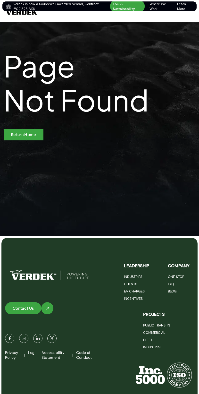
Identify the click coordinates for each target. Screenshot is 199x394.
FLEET (147, 340)
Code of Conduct (84, 355)
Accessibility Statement (53, 355)
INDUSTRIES (133, 276)
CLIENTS (130, 284)
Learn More (181, 6)
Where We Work (157, 6)
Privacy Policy (11, 355)
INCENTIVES (133, 298)
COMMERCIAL (154, 332)
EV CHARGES (134, 291)
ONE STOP (176, 276)
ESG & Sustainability (124, 6)
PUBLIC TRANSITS (156, 325)
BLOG (172, 291)
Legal (33, 352)
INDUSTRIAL (152, 347)
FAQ (171, 284)
